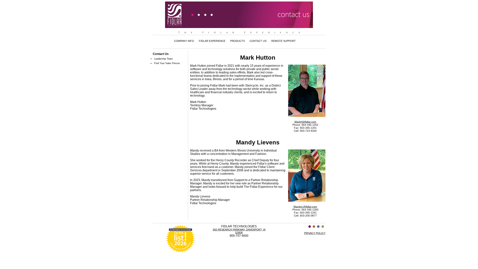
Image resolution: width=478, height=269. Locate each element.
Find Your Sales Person (167, 63)
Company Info (184, 40)
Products (237, 40)
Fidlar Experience (212, 40)
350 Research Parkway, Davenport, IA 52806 (239, 231)
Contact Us (258, 40)
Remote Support (283, 40)
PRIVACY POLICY (314, 233)
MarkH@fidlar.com (305, 121)
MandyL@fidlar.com (305, 206)
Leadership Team (163, 58)
